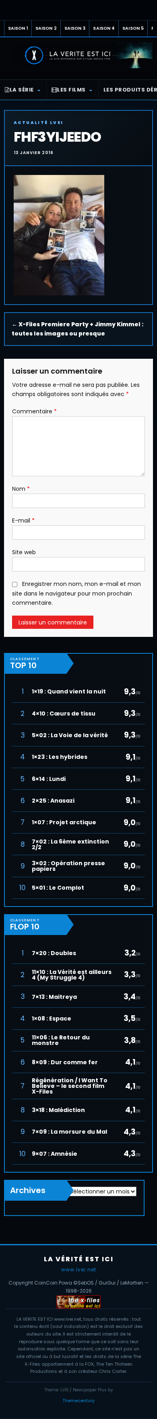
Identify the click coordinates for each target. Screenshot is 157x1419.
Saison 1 (18, 28)
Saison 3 (75, 28)
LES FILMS (71, 90)
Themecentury (78, 1400)
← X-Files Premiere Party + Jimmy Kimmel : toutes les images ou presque (77, 328)
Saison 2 (46, 28)
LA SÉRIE (22, 90)
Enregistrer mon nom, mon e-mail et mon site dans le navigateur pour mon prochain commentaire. (76, 593)
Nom (21, 489)
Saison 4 (104, 28)
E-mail (23, 520)
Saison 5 (133, 28)
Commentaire (34, 411)
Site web (24, 552)
